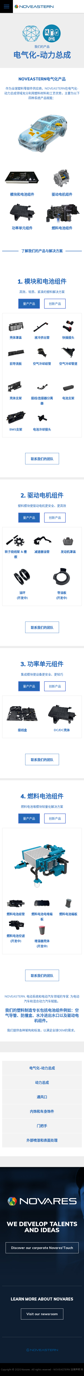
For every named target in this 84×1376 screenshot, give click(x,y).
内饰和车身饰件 (42, 1111)
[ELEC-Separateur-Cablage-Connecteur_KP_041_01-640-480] (42, 387)
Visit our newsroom (42, 1314)
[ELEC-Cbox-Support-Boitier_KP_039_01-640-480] (16, 387)
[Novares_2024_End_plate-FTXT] (42, 903)
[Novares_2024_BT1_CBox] (16, 418)
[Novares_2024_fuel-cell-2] (42, 862)
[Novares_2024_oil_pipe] (42, 540)
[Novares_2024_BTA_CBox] (22, 714)
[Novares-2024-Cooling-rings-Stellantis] (22, 577)
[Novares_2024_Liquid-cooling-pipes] (42, 327)
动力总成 (42, 1082)
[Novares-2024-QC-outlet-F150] (68, 327)
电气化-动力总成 (42, 1068)
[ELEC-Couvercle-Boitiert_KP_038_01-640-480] (16, 327)
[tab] (29, 304)
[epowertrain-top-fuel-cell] (62, 212)
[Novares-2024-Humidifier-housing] (68, 903)
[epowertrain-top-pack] (22, 178)
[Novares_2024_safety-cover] (68, 540)
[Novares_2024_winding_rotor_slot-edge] (16, 540)
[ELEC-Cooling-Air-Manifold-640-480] (42, 352)
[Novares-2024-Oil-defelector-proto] (61, 577)
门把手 (42, 1126)
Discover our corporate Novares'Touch (42, 1248)
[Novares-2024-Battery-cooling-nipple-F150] (42, 418)
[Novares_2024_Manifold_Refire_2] (16, 903)
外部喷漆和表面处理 (42, 1140)
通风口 (42, 1097)
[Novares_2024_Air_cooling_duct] (68, 352)
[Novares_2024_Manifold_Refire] (16, 925)
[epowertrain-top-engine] (62, 178)
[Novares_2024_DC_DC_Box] (22, 212)
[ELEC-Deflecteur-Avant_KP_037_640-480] (16, 352)
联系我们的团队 (42, 459)
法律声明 (75, 1369)
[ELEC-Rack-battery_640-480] (68, 387)
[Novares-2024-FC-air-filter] (42, 930)
